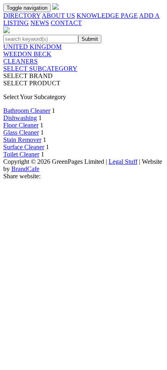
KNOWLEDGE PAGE (107, 15)
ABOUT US (58, 15)
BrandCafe (25, 168)
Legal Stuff (123, 161)
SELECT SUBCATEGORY (40, 68)
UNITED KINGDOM (32, 46)
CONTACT (66, 22)
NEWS (39, 22)
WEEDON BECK (27, 54)
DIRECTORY (22, 15)
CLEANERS (20, 61)
